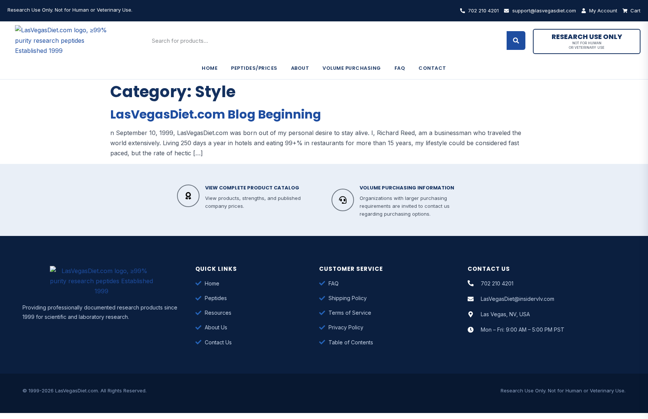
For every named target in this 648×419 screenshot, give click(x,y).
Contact (432, 68)
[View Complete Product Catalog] (188, 196)
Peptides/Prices (254, 68)
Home (210, 68)
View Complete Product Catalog (252, 187)
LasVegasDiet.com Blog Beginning (215, 114)
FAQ (399, 68)
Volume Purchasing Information (407, 187)
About (300, 68)
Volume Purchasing (351, 68)
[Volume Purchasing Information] (343, 200)
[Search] (516, 40)
